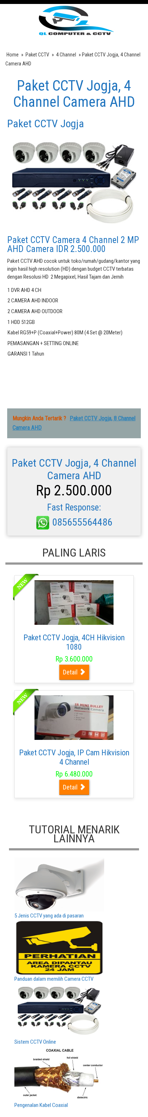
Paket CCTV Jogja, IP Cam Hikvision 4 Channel (74, 757)
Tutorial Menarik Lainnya (74, 834)
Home (12, 55)
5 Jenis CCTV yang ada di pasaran (49, 915)
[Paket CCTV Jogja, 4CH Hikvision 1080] (74, 602)
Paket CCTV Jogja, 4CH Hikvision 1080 (74, 642)
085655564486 (81, 522)
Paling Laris (74, 552)
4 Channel (66, 55)
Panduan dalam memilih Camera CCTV (53, 979)
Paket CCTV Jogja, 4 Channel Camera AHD (74, 93)
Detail (71, 672)
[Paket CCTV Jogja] (74, 19)
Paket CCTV (37, 55)
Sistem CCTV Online (35, 1042)
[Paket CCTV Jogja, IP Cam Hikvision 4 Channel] (74, 717)
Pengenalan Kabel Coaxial (41, 1105)
